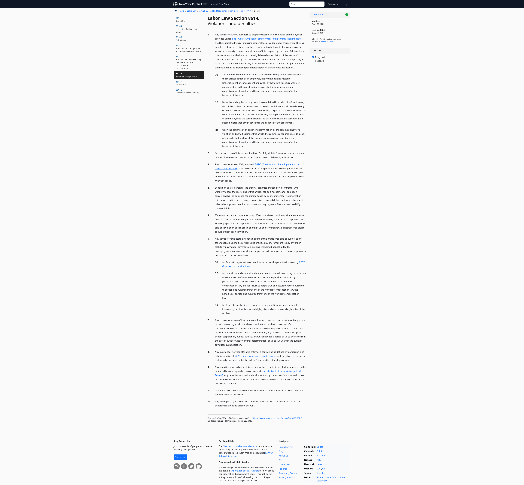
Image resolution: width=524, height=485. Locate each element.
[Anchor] (295, 67)
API (280, 460)
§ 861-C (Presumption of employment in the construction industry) (267, 38)
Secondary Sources (288, 473)
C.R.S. (319, 451)
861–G (187, 91)
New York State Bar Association (239, 446)
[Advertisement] (329, 110)
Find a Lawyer (286, 446)
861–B (181, 38)
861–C (189, 48)
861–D (188, 62)
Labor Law (191, 11)
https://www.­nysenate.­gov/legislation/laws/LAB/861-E (277, 418)
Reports (283, 468)
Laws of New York (219, 4)
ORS (324, 468)
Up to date (317, 14)
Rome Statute (324, 477)
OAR (319, 468)
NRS (319, 459)
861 (180, 19)
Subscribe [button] (180, 457)
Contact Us (284, 464)
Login (346, 4)
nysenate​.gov (327, 41)
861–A (186, 29)
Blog (281, 451)
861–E (187, 75)
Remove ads (334, 4)
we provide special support (245, 470)
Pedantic (319, 60)
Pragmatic (320, 57)
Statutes (321, 455)
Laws (182, 11)
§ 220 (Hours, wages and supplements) (254, 356)
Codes (320, 446)
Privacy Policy (286, 477)
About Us (283, 455)
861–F (181, 83)
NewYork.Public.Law (193, 4)
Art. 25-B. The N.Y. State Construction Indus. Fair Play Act (225, 11)
